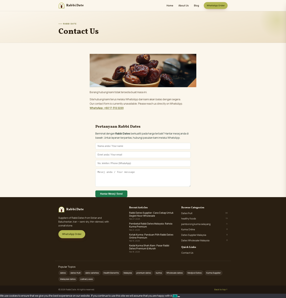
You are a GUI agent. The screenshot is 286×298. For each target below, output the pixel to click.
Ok (175, 296)
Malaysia (128, 273)
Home (170, 5)
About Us (183, 5)
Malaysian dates (68, 279)
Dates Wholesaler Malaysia (204, 240)
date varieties (92, 273)
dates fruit (75, 273)
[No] (179, 296)
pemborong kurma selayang (204, 224)
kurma (159, 273)
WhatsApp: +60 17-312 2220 (107, 108)
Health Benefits (111, 273)
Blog (196, 5)
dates (63, 273)
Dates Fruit (204, 213)
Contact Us (187, 252)
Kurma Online (204, 229)
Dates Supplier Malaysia (204, 235)
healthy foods (204, 218)
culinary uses (86, 279)
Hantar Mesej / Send (111, 193)
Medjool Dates (195, 273)
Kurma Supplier (213, 273)
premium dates (143, 273)
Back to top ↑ (221, 289)
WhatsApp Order (216, 5)
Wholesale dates (174, 273)
